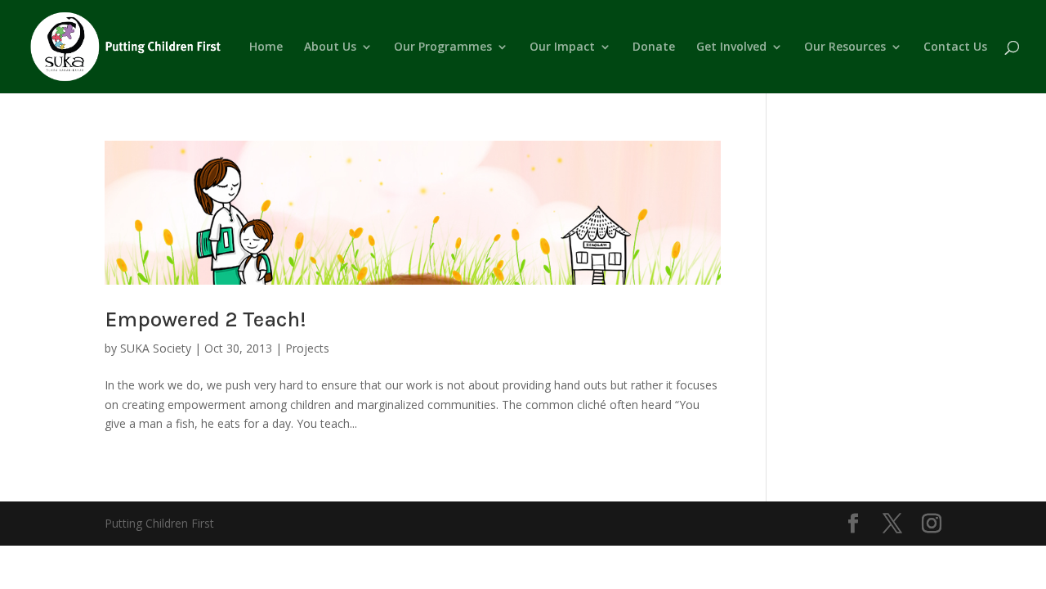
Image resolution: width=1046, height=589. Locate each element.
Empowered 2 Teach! (205, 319)
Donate (654, 47)
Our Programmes (443, 47)
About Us (330, 47)
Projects (307, 348)
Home (266, 47)
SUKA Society (155, 348)
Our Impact (562, 47)
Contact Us (955, 47)
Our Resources (845, 47)
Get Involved (731, 47)
